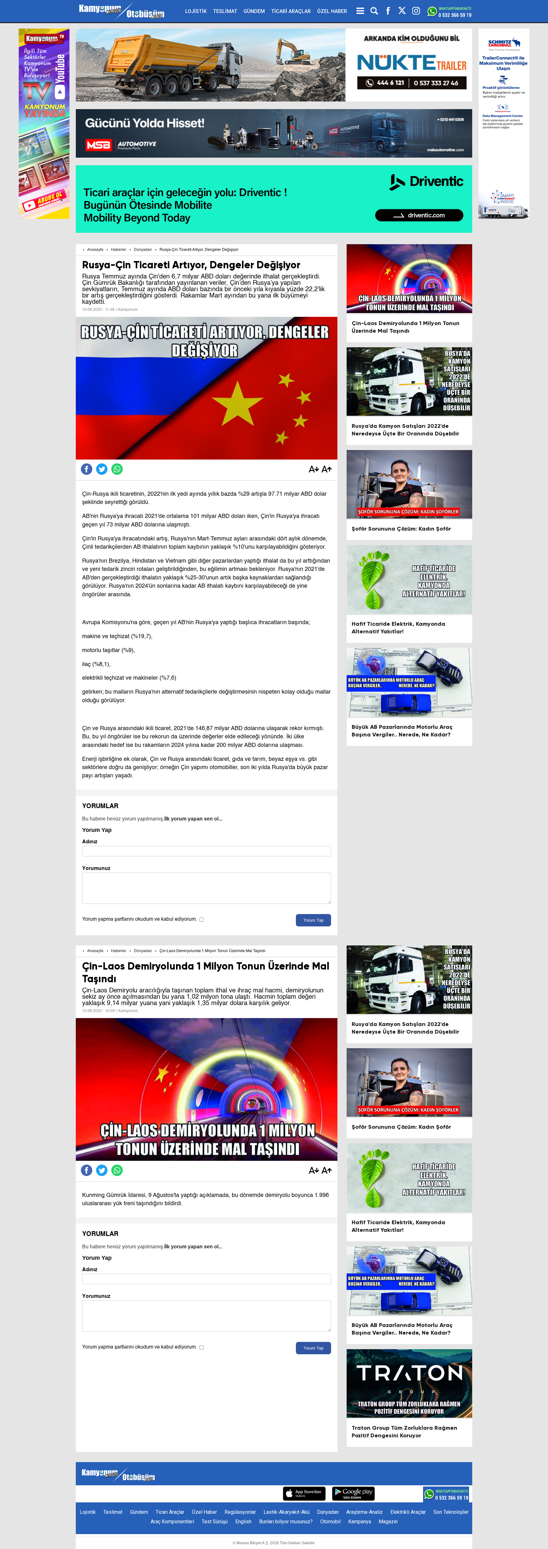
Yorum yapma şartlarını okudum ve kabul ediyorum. (139, 919)
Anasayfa (95, 250)
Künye (157, 1494)
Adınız (89, 842)
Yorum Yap (313, 920)
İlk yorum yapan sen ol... (193, 818)
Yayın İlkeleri (229, 1494)
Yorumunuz (96, 868)
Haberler (118, 250)
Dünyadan (143, 250)
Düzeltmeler (263, 1494)
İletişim (178, 1494)
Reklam (200, 1494)
